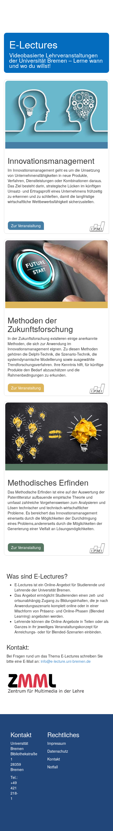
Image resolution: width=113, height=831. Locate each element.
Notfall (52, 766)
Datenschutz (57, 751)
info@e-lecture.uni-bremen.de (66, 661)
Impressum (56, 743)
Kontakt (53, 759)
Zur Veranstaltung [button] (26, 225)
